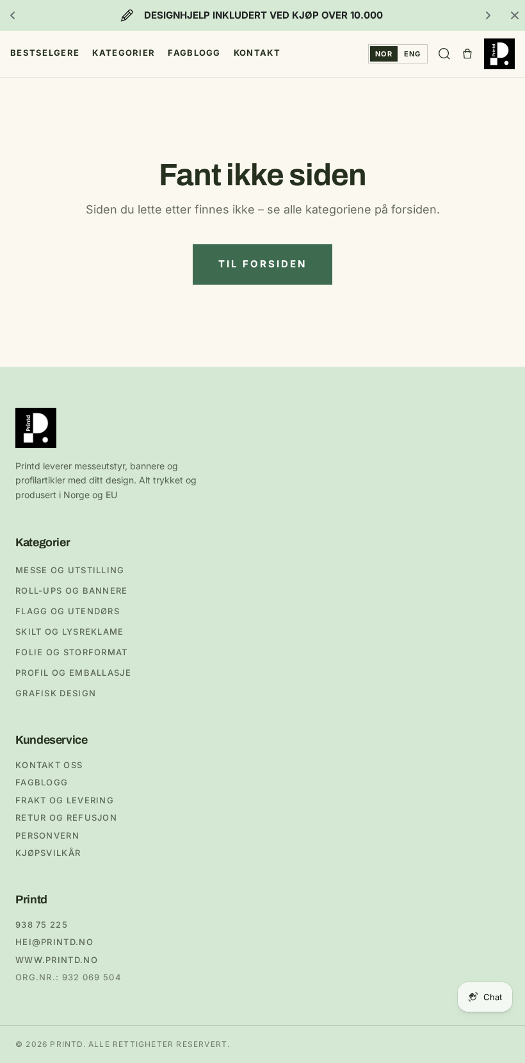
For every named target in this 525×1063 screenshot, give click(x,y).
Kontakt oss (49, 765)
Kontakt (257, 52)
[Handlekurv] (467, 53)
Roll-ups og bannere (71, 590)
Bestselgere (44, 52)
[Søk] (444, 53)
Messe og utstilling (70, 570)
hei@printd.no (54, 942)
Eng (412, 53)
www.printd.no (56, 960)
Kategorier (123, 52)
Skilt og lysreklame (69, 631)
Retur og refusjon (66, 817)
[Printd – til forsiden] (499, 53)
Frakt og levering (64, 800)
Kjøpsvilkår (48, 853)
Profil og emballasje (73, 672)
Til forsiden (262, 264)
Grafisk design (55, 693)
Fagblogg (194, 52)
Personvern (47, 835)
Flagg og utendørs (67, 611)
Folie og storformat (71, 652)
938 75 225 (41, 924)
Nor (383, 53)
